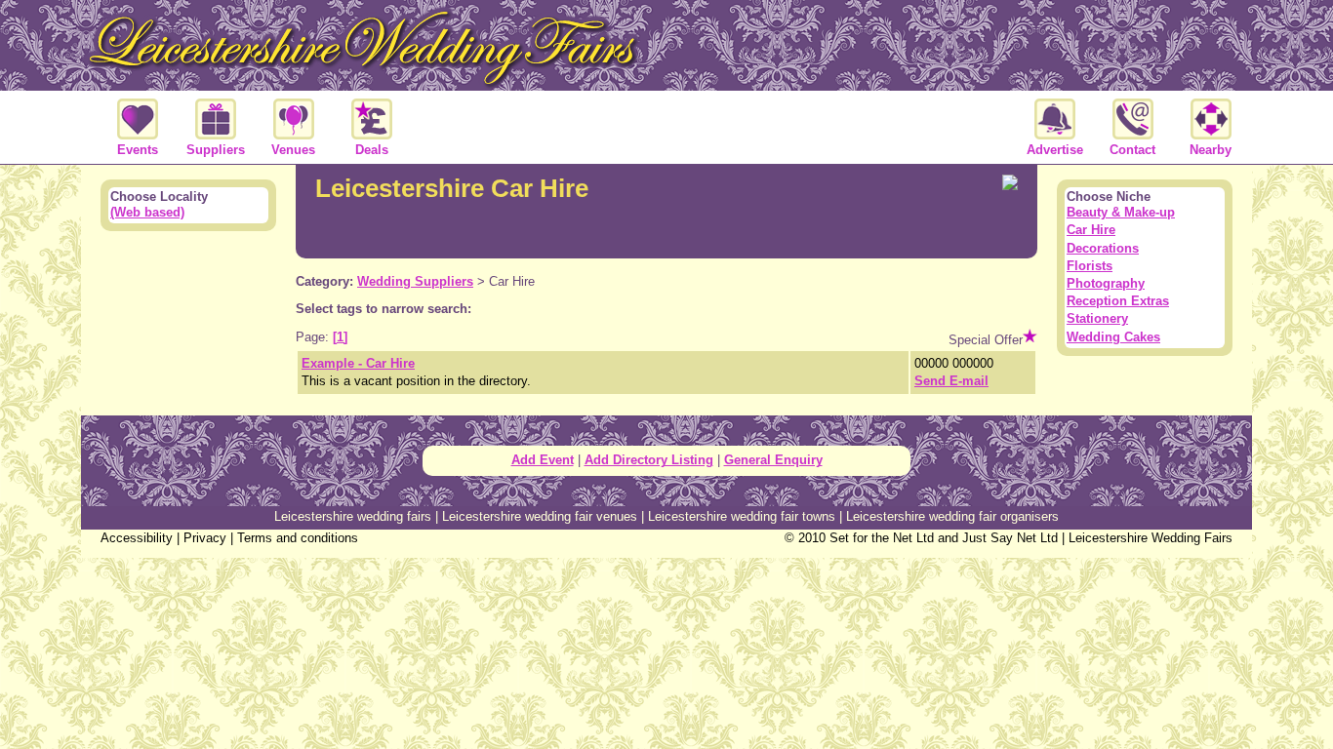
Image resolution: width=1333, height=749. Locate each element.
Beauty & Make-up (1121, 212)
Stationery (1097, 318)
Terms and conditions (297, 538)
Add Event (542, 460)
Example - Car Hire (358, 363)
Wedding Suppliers (415, 281)
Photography (1106, 283)
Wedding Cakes (1113, 337)
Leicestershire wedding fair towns (741, 516)
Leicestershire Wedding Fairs (1150, 538)
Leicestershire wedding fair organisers (952, 516)
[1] (340, 337)
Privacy (204, 538)
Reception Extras (1118, 301)
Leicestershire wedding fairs (352, 516)
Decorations (1103, 248)
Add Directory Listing (649, 460)
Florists (1089, 265)
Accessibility (137, 538)
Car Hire (1091, 229)
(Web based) (147, 212)
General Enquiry (773, 460)
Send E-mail (951, 381)
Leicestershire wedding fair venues (539, 516)
